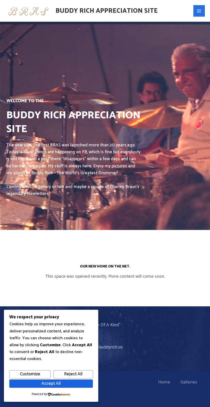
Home (164, 382)
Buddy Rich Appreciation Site (107, 11)
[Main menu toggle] (199, 11)
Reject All (73, 374)
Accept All (51, 383)
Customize (30, 374)
